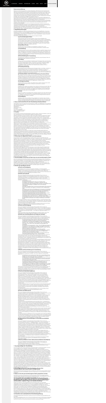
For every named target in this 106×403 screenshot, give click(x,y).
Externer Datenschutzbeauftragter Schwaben (31, 398)
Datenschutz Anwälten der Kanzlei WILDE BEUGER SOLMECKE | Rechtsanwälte (27, 399)
